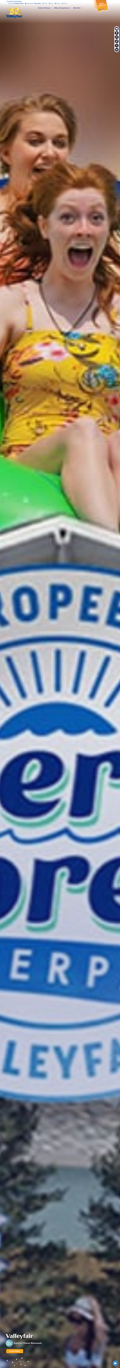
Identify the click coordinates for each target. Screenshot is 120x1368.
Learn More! (14, 1351)
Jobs (51, 3)
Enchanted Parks (15, 1)
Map (45, 3)
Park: (16, 3)
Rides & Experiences (61, 8)
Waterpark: (33, 3)
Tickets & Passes (44, 8)
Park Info (76, 8)
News (58, 3)
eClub (65, 3)
